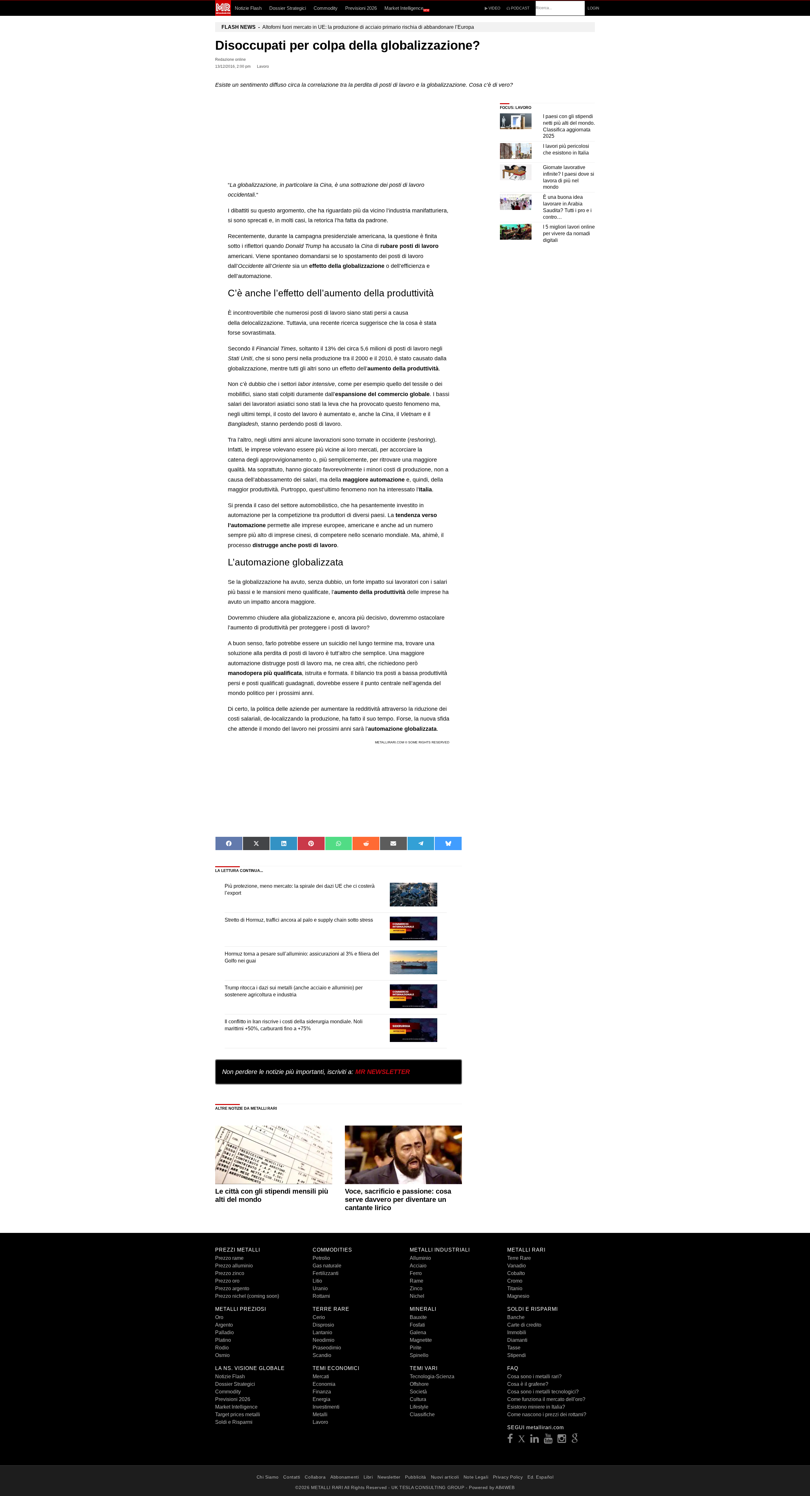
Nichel (417, 1296)
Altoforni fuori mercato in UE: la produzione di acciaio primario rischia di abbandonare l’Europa (347, 27)
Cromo (514, 1281)
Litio (317, 1281)
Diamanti (517, 1340)
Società (418, 1391)
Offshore (419, 1384)
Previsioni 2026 (361, 8)
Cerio (319, 1317)
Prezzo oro (227, 1281)
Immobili (516, 1332)
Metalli (320, 1414)
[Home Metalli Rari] (223, 13)
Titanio (514, 1288)
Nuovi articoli (445, 1477)
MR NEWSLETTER (382, 1071)
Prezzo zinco (229, 1273)
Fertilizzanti (326, 1273)
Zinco (416, 1288)
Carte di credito (524, 1325)
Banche (516, 1317)
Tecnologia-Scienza (432, 1376)
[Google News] (575, 1440)
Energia (321, 1399)
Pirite (415, 1347)
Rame (416, 1281)
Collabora (315, 1477)
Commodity (326, 8)
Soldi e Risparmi (233, 1422)
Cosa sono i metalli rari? (534, 1376)
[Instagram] (562, 1440)
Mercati (321, 1376)
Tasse (513, 1347)
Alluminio (420, 1258)
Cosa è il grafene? (527, 1384)
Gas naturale (327, 1265)
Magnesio (518, 1296)
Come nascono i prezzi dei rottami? (546, 1414)
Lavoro (320, 1422)
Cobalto (516, 1273)
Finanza (322, 1391)
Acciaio (418, 1265)
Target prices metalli (237, 1414)
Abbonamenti (344, 1477)
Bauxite (418, 1317)
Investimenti (326, 1407)
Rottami (321, 1296)
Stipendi (516, 1355)
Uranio (320, 1288)
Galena (418, 1332)
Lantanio (322, 1332)
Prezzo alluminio (234, 1265)
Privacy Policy (508, 1477)
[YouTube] (548, 1440)
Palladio (224, 1332)
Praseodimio (327, 1347)
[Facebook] (510, 1440)
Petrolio (321, 1258)
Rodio (222, 1347)
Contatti (291, 1477)
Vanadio (516, 1265)
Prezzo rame (229, 1258)
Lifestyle (419, 1407)
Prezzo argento (232, 1288)
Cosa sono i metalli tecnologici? (543, 1391)
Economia (324, 1384)
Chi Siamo (268, 1477)
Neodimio (323, 1340)
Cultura (418, 1399)
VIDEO (494, 8)
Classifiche (422, 1414)
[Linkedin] (534, 1440)
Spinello (419, 1355)
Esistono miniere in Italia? (536, 1407)
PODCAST (519, 8)
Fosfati (417, 1325)
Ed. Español (540, 1477)
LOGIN (593, 8)
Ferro (416, 1273)
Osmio (222, 1355)
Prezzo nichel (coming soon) (247, 1296)
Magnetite (421, 1340)
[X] (522, 1440)
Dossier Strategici (287, 8)
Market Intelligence (406, 8)
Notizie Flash (248, 8)
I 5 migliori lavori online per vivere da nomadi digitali (569, 233)
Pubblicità (415, 1477)
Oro (219, 1317)
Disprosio (323, 1325)
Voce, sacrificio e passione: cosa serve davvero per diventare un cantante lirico (398, 1199)
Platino (223, 1340)
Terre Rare (519, 1258)
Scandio (322, 1355)
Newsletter (389, 1477)
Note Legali (476, 1477)
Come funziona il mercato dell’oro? (546, 1399)
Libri (368, 1477)
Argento (224, 1325)
